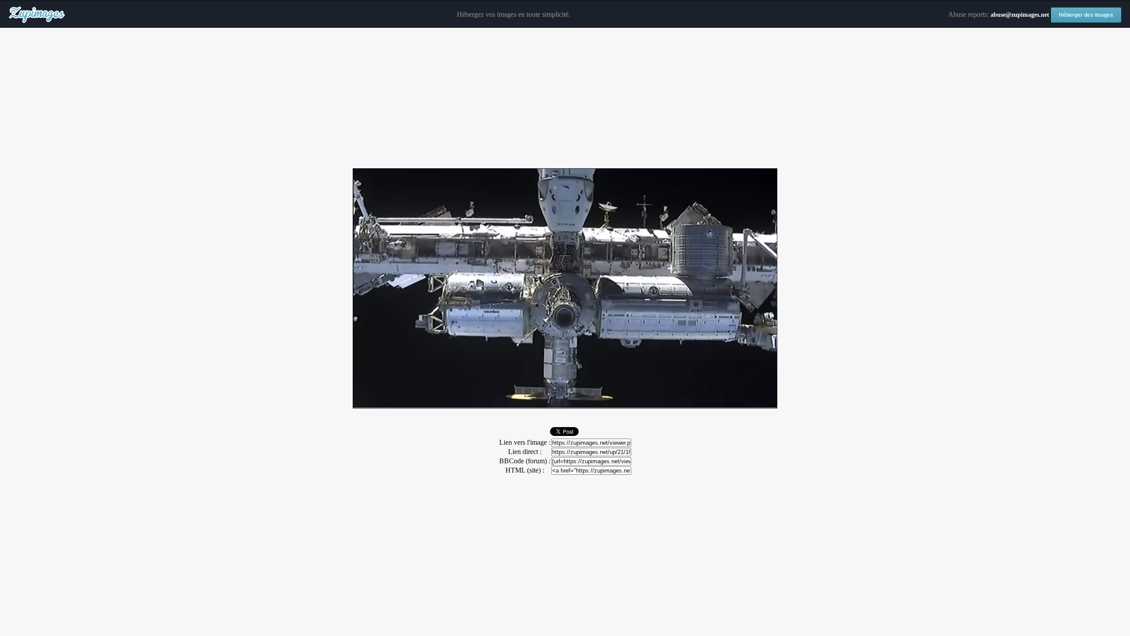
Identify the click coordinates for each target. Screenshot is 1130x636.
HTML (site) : (524, 470)
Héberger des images (1086, 15)
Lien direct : (525, 451)
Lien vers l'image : (524, 442)
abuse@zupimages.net (1020, 14)
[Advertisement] (565, 98)
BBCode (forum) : (524, 461)
